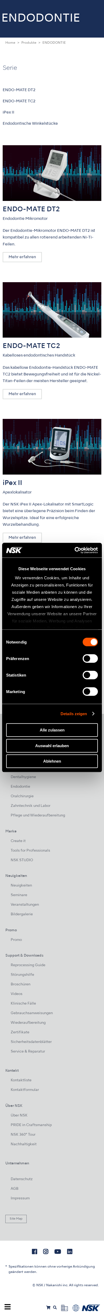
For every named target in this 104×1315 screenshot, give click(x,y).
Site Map (16, 1218)
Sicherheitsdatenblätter (31, 1042)
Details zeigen (74, 713)
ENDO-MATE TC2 (19, 101)
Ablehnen (52, 761)
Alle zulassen (52, 730)
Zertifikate (20, 1032)
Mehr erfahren (22, 257)
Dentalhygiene (23, 777)
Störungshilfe (22, 975)
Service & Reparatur (28, 1051)
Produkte (28, 42)
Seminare (19, 895)
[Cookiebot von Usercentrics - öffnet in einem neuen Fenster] (75, 550)
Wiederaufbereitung (28, 1023)
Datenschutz (22, 1179)
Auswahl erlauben (52, 745)
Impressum (20, 1198)
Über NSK (19, 1115)
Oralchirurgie (22, 796)
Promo (16, 940)
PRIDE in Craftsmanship (31, 1125)
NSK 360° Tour (23, 1134)
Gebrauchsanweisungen (32, 1013)
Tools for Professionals (30, 850)
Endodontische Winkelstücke (30, 124)
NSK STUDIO (22, 860)
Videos (16, 994)
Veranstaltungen (25, 905)
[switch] (90, 658)
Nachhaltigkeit (24, 1144)
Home (10, 42)
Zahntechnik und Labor (30, 806)
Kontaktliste (21, 1080)
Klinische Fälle (23, 1003)
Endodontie (20, 786)
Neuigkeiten (21, 885)
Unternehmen (17, 1163)
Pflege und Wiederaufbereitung (38, 815)
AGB (14, 1189)
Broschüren (20, 984)
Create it (18, 841)
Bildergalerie (22, 914)
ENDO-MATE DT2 (19, 90)
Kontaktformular (25, 1090)
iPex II (8, 112)
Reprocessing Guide (28, 965)
